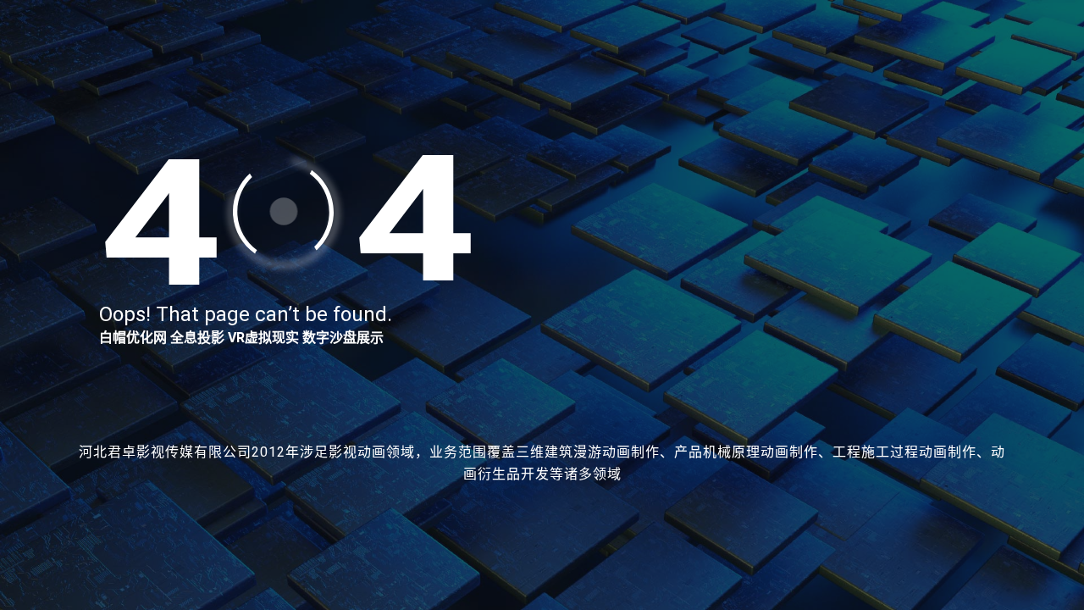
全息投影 (197, 338)
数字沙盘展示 (343, 338)
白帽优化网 (133, 338)
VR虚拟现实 (263, 338)
